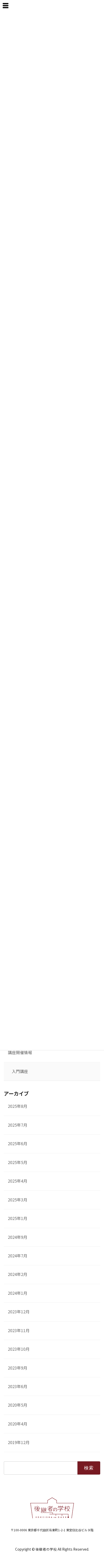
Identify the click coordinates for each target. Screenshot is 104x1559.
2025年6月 (17, 1143)
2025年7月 (17, 1125)
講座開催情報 (20, 1052)
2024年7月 (17, 1256)
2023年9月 (17, 1368)
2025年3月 (17, 1200)
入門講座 (20, 1071)
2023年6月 (17, 1386)
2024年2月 (17, 1274)
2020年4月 (17, 1424)
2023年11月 (19, 1330)
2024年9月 (17, 1237)
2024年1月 (17, 1293)
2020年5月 (17, 1405)
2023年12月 (19, 1312)
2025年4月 (17, 1181)
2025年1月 (17, 1218)
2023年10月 (19, 1349)
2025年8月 (17, 1106)
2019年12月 (19, 1442)
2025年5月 (17, 1162)
